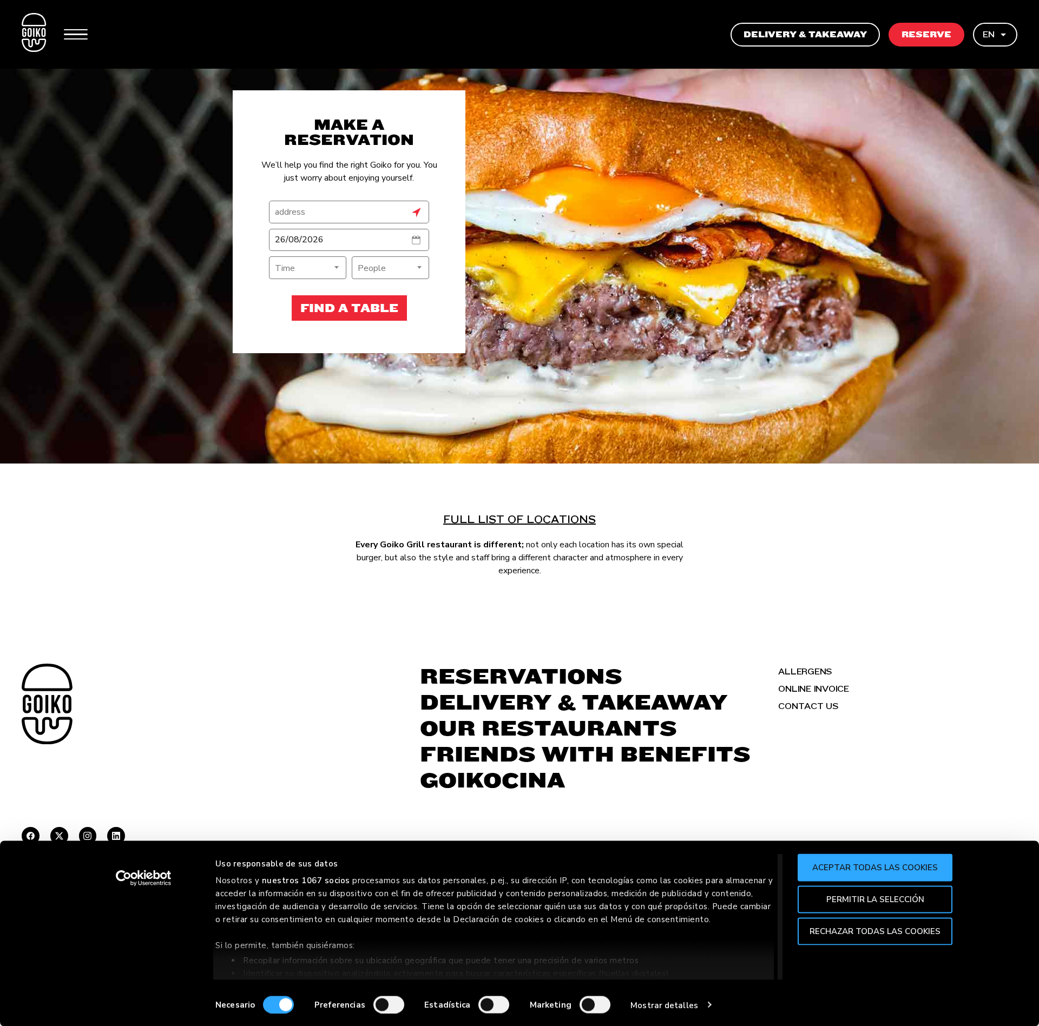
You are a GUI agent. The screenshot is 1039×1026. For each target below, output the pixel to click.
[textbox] (307, 268)
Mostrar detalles (664, 1004)
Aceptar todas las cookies (875, 867)
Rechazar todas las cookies (875, 930)
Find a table (349, 308)
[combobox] (307, 267)
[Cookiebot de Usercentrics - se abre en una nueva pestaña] (143, 878)
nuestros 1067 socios (306, 880)
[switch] (388, 1004)
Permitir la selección (875, 898)
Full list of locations (519, 519)
